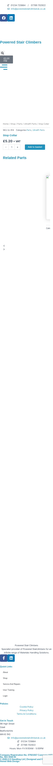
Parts (19, 124)
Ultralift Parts (30, 124)
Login (5, 696)
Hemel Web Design (9, 761)
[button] (2, 53)
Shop (12, 124)
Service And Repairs (11, 684)
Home (6, 124)
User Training (8, 690)
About (5, 672)
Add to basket (35, 147)
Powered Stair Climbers (26, 645)
